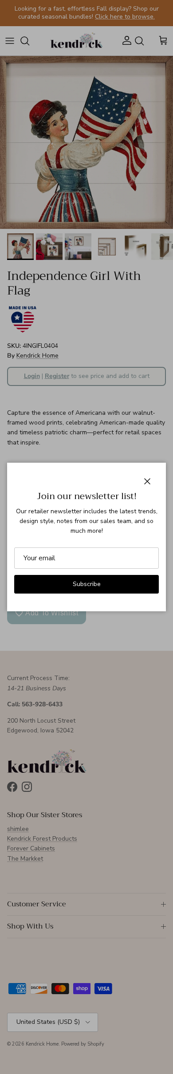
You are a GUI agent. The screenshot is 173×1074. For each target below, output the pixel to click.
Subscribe (87, 584)
